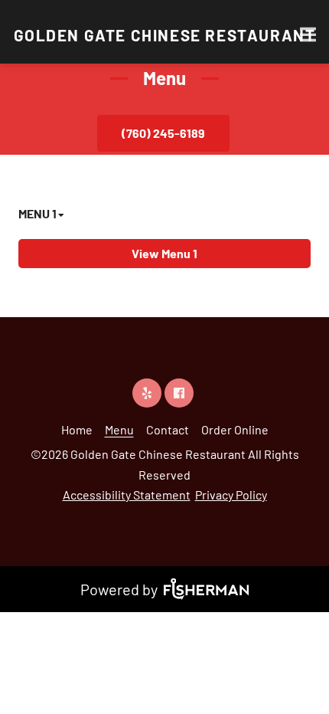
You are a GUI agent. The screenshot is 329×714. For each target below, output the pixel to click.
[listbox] (42, 221)
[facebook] (180, 392)
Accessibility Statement (127, 494)
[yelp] (148, 392)
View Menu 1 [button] (164, 253)
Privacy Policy (231, 494)
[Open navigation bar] (308, 34)
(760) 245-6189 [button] (163, 133)
